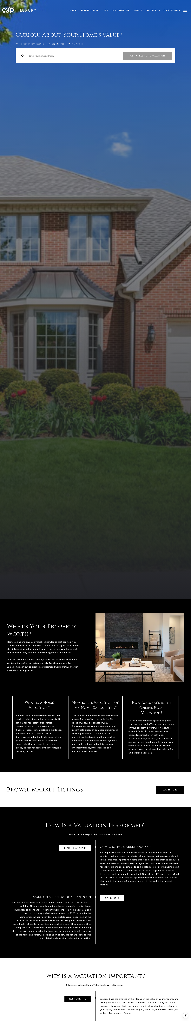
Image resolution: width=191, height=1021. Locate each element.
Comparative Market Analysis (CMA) (122, 852)
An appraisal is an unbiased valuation (32, 902)
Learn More (170, 790)
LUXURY (73, 10)
